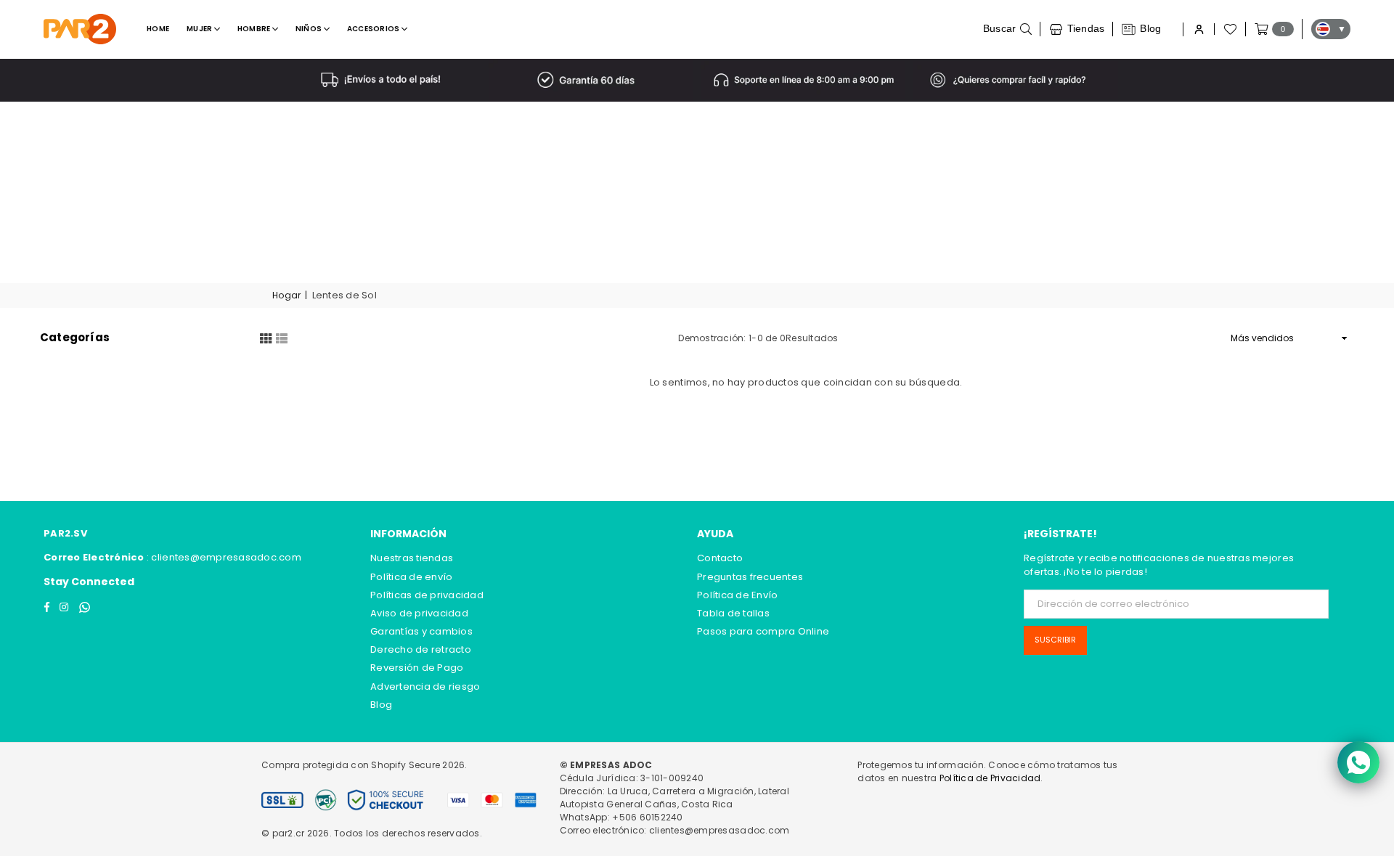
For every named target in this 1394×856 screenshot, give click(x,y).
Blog (381, 705)
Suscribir (1055, 639)
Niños (309, 28)
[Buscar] (1008, 29)
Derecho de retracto (420, 649)
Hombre (254, 28)
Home (158, 28)
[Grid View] (266, 337)
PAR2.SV (65, 533)
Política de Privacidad (990, 778)
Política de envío (411, 577)
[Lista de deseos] (1229, 29)
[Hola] (1198, 29)
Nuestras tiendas (411, 558)
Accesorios (374, 28)
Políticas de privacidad (427, 595)
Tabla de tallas (733, 613)
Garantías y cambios (421, 631)
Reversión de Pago (416, 667)
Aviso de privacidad (419, 613)
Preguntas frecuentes (750, 577)
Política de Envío (737, 595)
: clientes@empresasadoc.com (222, 557)
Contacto (720, 558)
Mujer (200, 28)
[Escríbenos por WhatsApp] (1358, 762)
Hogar (286, 295)
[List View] (282, 337)
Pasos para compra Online (763, 631)
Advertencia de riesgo (425, 686)
